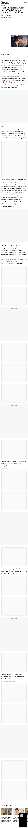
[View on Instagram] (14, 158)
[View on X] (14, 276)
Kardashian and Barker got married (11, 67)
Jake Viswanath (5, 54)
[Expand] (21, 814)
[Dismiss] (26, 814)
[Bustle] (5, 2)
